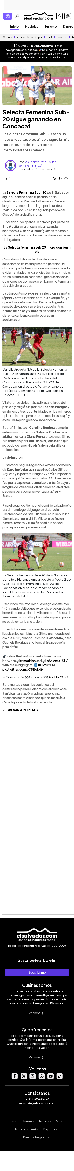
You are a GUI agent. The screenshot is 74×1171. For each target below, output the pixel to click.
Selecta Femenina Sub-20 (26, 192)
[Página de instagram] (32, 1078)
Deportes (50, 1129)
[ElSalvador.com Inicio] (38, 16)
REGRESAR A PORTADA (20, 710)
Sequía (7, 37)
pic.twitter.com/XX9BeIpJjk (22, 669)
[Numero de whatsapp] (41, 1078)
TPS (49, 37)
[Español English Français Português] (67, 16)
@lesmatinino (26, 661)
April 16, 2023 (58, 677)
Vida (59, 1121)
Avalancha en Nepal (29, 37)
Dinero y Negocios (36, 1137)
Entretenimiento (26, 1129)
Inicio (14, 26)
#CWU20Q (46, 665)
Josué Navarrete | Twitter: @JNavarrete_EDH (38, 163)
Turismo (50, 26)
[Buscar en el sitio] (17, 16)
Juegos (62, 37)
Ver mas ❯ (36, 1013)
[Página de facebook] (14, 1078)
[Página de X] (23, 1078)
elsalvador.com (29, 53)
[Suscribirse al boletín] (7, 16)
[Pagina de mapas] (59, 16)
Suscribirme (37, 972)
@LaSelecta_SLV (55, 661)
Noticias (31, 26)
